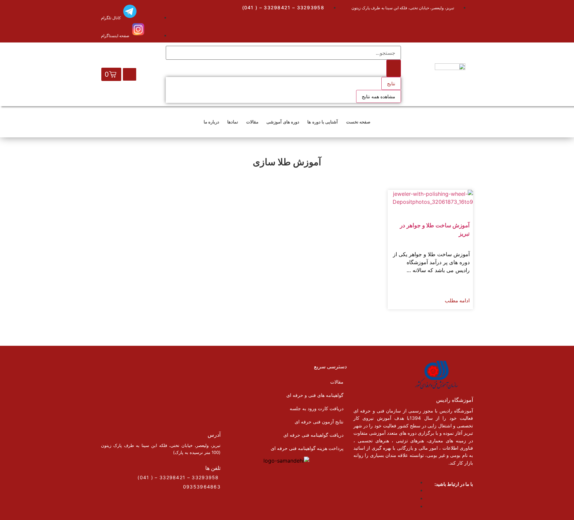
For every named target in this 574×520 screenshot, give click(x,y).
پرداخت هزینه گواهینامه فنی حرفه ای (307, 448)
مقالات (252, 121)
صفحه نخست (358, 121)
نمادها (232, 121)
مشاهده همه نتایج (378, 96)
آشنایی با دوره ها (322, 121)
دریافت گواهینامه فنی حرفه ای (313, 435)
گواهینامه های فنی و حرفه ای (314, 395)
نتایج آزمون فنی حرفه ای (319, 421)
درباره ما (211, 121)
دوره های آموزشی (282, 121)
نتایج (391, 83)
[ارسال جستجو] (393, 68)
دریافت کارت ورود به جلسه (316, 408)
